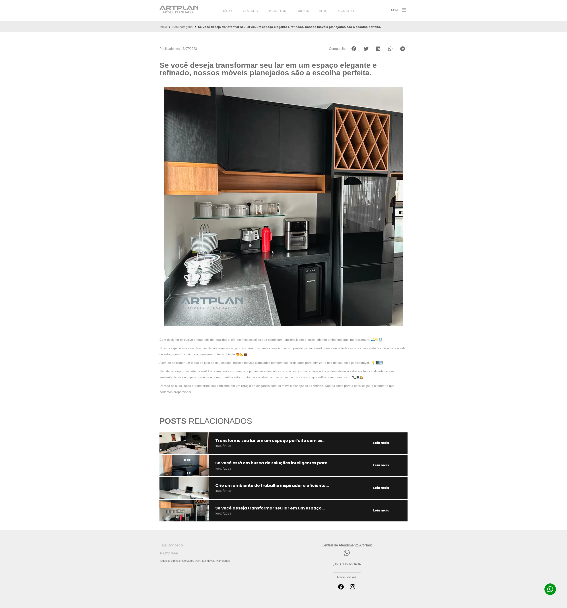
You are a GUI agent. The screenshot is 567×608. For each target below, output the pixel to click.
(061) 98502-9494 (347, 564)
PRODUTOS (277, 11)
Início (227, 11)
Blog (323, 11)
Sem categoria (182, 27)
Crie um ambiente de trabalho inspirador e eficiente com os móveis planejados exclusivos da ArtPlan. (270, 487)
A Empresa (250, 11)
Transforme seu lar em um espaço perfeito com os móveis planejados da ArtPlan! (268, 442)
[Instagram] (352, 587)
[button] (354, 49)
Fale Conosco (171, 545)
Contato (346, 11)
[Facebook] (341, 587)
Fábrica (303, 11)
